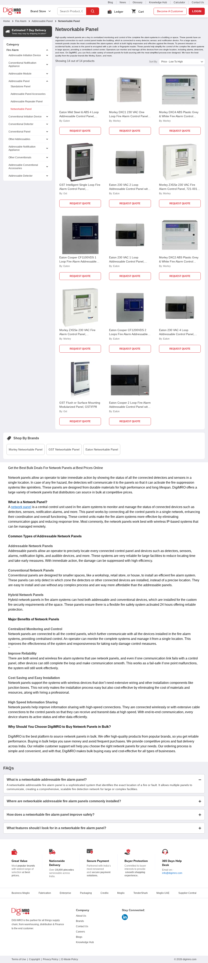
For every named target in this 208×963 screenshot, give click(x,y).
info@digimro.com (172, 873)
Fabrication (45, 893)
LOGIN (196, 11)
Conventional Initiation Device (25, 116)
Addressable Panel (42, 21)
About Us (81, 915)
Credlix (104, 893)
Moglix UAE (162, 893)
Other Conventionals (20, 157)
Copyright (34, 959)
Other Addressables (19, 139)
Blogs (79, 937)
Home (6, 21)
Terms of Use (19, 959)
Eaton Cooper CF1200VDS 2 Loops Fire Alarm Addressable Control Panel (128, 334)
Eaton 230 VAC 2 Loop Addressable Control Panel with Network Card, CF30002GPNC (129, 189)
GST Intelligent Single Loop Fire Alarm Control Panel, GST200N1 (79, 189)
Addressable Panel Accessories (28, 94)
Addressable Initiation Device (25, 55)
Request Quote (80, 130)
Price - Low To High (172, 61)
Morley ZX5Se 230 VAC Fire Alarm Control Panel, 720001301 (77, 334)
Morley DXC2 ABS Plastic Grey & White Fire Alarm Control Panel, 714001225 (178, 261)
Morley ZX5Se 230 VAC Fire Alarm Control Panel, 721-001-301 (178, 189)
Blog (110, 2)
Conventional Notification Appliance (22, 64)
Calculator (179, 2)
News (123, 2)
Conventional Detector (21, 124)
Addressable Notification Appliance (22, 148)
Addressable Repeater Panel (27, 101)
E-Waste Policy (69, 959)
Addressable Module (20, 73)
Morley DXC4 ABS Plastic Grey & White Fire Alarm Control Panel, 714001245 (178, 116)
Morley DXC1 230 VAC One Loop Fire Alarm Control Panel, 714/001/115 (129, 116)
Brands (80, 921)
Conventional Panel (19, 131)
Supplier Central (187, 893)
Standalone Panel (20, 86)
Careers (80, 931)
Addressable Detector (20, 175)
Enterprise (65, 893)
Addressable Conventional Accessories (23, 167)
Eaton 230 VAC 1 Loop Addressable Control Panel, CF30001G (126, 261)
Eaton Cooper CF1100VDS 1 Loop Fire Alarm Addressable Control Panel (77, 261)
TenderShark (140, 893)
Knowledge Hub (158, 2)
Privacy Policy (50, 959)
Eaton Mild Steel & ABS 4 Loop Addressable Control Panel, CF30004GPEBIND (79, 116)
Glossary (137, 2)
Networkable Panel (21, 109)
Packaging (86, 893)
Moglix (121, 893)
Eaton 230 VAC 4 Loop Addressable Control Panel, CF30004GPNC (176, 334)
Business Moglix (21, 893)
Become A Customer (170, 11)
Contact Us (198, 2)
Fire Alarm (20, 21)
